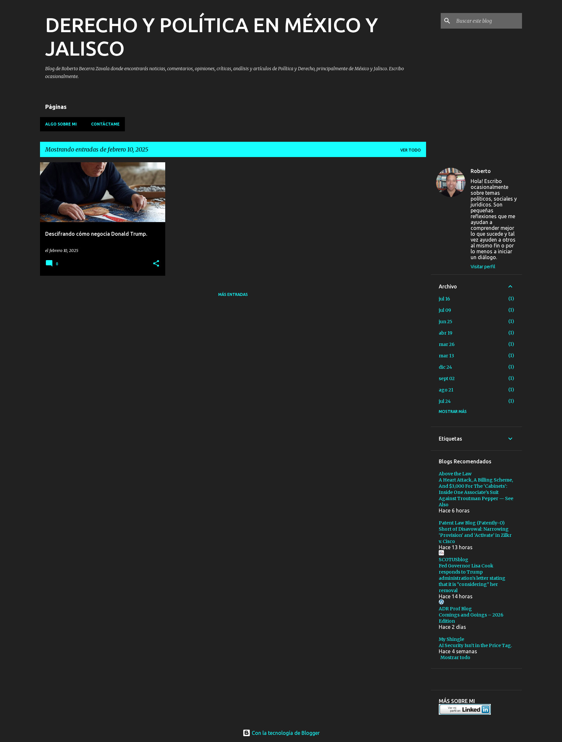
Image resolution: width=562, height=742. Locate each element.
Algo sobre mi (61, 124)
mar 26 (447, 344)
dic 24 (445, 367)
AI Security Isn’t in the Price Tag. (475, 645)
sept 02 (447, 378)
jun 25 (445, 322)
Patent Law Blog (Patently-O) (472, 523)
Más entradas (233, 294)
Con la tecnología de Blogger (285, 733)
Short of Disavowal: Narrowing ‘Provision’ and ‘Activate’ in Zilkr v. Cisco (475, 535)
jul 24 (445, 401)
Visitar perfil (483, 266)
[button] (156, 263)
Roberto (481, 171)
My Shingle (451, 639)
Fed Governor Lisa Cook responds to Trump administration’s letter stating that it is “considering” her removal (472, 578)
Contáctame (105, 124)
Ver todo (410, 150)
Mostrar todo (455, 657)
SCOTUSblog (453, 560)
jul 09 (445, 310)
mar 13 (446, 356)
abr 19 (445, 333)
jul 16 (444, 299)
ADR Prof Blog (455, 609)
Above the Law (455, 474)
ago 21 (446, 390)
